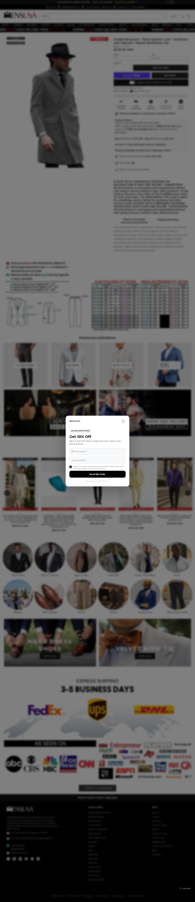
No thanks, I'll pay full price (97, 481)
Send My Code (97, 474)
